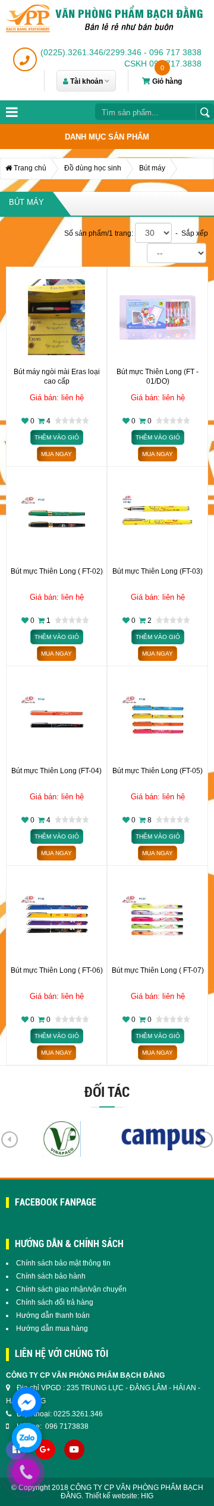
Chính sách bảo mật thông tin (63, 1263)
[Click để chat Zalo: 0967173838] (27, 1438)
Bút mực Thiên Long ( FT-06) (57, 970)
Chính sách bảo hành (51, 1276)
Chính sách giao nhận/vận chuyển (71, 1289)
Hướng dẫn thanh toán (53, 1315)
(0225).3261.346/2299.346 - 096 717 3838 (121, 52)
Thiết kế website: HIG (119, 1496)
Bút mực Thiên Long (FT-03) (157, 571)
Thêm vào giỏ (56, 437)
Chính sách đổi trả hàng (54, 1302)
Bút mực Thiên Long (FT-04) (56, 771)
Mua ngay (56, 454)
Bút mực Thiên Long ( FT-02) (57, 571)
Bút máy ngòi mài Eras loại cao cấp (57, 376)
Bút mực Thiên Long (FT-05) (157, 771)
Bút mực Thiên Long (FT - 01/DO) (158, 376)
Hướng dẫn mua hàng (52, 1328)
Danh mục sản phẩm (107, 136)
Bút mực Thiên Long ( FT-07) (158, 970)
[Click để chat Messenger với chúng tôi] (27, 1402)
